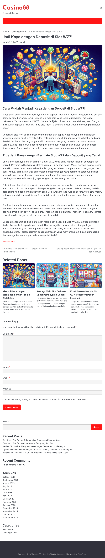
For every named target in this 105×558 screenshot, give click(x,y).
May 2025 (7, 492)
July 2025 (7, 486)
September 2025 (10, 480)
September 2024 (10, 517)
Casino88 (16, 8)
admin (23, 42)
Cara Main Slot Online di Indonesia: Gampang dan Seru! (29, 443)
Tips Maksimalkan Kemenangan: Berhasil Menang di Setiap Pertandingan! (37, 449)
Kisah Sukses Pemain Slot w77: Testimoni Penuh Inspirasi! (84, 294)
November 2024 (10, 511)
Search (6, 421)
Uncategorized (9, 242)
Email (6, 377)
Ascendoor (61, 554)
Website (7, 388)
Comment (8, 333)
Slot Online (8, 529)
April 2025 (7, 496)
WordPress (82, 554)
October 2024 (9, 514)
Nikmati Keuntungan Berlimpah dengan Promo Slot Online (16, 294)
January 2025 (9, 505)
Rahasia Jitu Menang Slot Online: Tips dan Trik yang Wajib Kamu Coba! (36, 452)
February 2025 (9, 502)
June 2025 (7, 489)
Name (6, 367)
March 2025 (8, 499)
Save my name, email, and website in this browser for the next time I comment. (46, 399)
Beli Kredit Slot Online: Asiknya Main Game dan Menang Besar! (32, 440)
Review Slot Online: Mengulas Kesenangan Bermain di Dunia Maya (34, 446)
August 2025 (8, 483)
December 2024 (10, 508)
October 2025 (9, 477)
